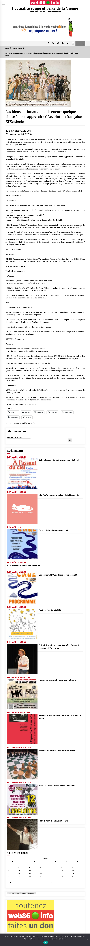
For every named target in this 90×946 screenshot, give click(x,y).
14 (51, 870)
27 (40, 876)
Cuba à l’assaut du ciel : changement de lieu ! (59, 460)
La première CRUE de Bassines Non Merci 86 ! (58, 575)
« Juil (9, 882)
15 (62, 870)
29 (62, 876)
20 (40, 873)
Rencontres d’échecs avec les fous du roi (57, 750)
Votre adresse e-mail (15, 437)
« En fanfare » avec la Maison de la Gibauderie (59, 495)
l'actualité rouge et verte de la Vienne (45, 8)
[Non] (87, 940)
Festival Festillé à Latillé (50, 610)
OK (46, 942)
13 (40, 870)
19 (30, 873)
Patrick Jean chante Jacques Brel (53, 821)
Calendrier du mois (14, 893)
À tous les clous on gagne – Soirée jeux (24, 565)
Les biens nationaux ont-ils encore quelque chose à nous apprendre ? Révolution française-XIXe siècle (45, 117)
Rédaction (35, 423)
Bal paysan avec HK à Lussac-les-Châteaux (57, 680)
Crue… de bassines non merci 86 (53, 530)
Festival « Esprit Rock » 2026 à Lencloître (57, 785)
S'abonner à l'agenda (28, 893)
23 (73, 873)
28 (51, 876)
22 (62, 873)
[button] (77, 43)
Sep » (52, 882)
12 (30, 870)
